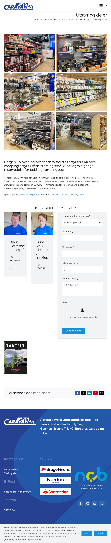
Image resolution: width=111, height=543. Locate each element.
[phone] (102, 503)
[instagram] (87, 503)
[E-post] (101, 393)
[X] (83, 393)
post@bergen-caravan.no (18, 491)
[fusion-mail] (10, 269)
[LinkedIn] (89, 393)
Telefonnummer (70, 263)
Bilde (64, 302)
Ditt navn (67, 231)
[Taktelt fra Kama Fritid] (15, 357)
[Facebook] (77, 393)
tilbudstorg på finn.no (31, 194)
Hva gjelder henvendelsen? (76, 216)
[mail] (94, 503)
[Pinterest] (95, 393)
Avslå (100, 533)
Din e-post (68, 247)
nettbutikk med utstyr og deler (68, 194)
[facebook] (106, 6)
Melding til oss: (70, 278)
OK (86, 533)
